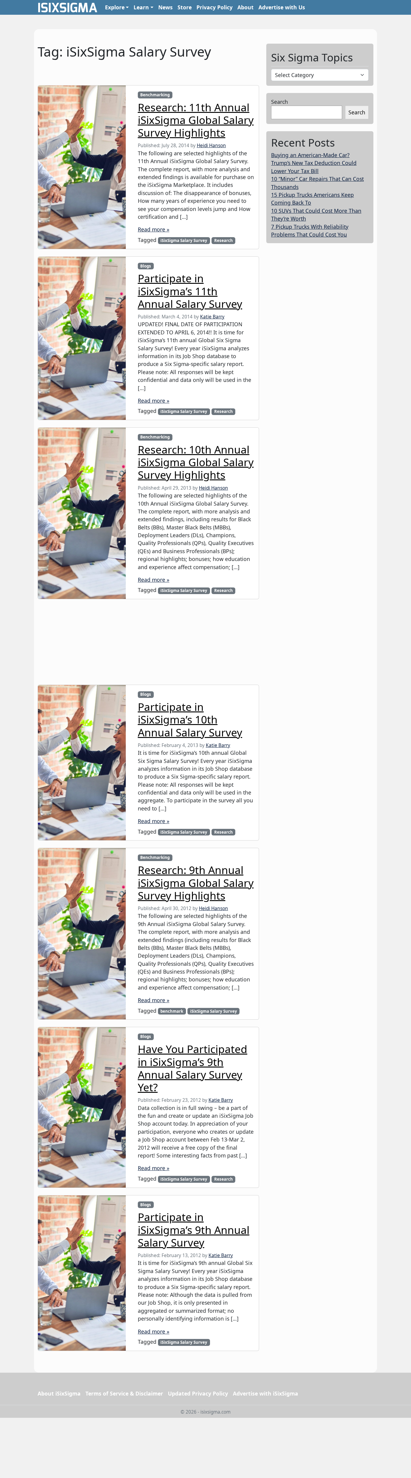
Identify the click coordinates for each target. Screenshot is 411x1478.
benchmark (171, 1011)
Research (223, 240)
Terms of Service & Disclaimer (124, 1393)
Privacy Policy (214, 7)
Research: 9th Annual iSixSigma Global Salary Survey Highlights (196, 882)
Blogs (145, 266)
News (165, 7)
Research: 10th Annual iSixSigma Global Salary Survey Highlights (196, 462)
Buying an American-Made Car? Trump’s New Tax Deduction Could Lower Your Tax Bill (314, 163)
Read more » (153, 229)
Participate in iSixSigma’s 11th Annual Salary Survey (190, 291)
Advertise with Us (281, 7)
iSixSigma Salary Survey (183, 240)
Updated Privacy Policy (198, 1393)
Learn (141, 7)
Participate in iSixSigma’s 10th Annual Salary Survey (190, 719)
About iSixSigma (59, 1393)
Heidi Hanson (211, 145)
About (245, 7)
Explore (115, 7)
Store (185, 7)
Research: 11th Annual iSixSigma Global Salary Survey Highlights (196, 120)
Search (279, 101)
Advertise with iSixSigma (265, 1393)
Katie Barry (212, 317)
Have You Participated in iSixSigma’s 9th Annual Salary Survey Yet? (192, 1068)
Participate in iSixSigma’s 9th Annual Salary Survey (193, 1229)
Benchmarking (155, 95)
